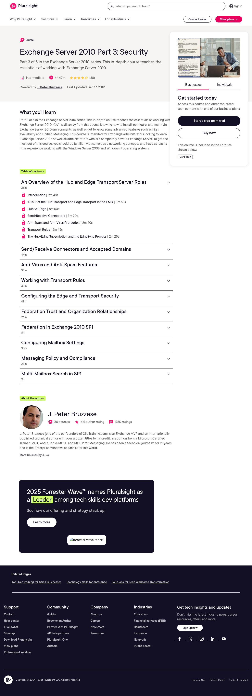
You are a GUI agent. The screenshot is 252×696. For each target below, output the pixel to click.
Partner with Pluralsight (63, 627)
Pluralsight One (57, 639)
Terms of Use (198, 680)
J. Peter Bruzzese (49, 87)
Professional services (18, 652)
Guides (52, 614)
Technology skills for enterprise (86, 582)
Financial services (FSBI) (150, 620)
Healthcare (141, 627)
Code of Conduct (238, 680)
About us (97, 614)
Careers (96, 620)
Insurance (140, 633)
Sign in (238, 6)
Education (140, 614)
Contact (9, 614)
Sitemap (9, 633)
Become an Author (59, 620)
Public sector (142, 645)
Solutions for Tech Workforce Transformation (140, 582)
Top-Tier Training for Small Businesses (36, 582)
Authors (52, 645)
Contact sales (197, 19)
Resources (97, 633)
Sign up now (190, 628)
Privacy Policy (217, 680)
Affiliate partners (58, 633)
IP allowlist (11, 627)
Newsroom (97, 627)
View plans (11, 645)
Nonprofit (140, 639)
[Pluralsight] (24, 6)
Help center (11, 620)
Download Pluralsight (18, 639)
